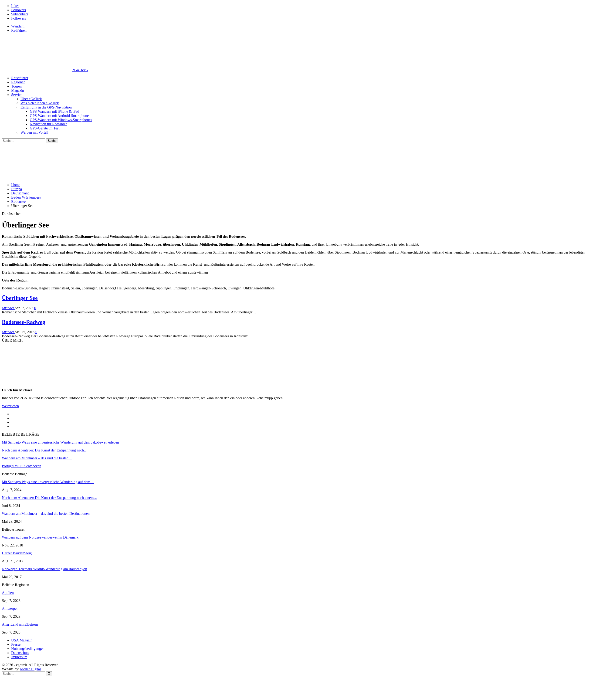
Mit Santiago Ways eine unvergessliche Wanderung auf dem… (48, 482)
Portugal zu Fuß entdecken (21, 466)
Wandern (17, 26)
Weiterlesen (10, 406)
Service (16, 95)
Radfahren (19, 30)
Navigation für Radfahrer (48, 124)
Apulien (8, 593)
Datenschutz (20, 653)
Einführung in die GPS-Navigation (46, 107)
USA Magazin (21, 640)
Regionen (18, 82)
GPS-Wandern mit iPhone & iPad (54, 111)
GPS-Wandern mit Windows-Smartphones (61, 120)
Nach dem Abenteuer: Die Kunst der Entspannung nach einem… (49, 498)
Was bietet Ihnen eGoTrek (39, 103)
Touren (16, 86)
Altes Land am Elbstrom (20, 624)
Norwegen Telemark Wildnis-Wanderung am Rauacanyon (44, 569)
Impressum (19, 657)
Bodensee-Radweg (23, 322)
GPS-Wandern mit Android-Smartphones (60, 116)
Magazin (17, 90)
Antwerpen (10, 608)
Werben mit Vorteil (34, 132)
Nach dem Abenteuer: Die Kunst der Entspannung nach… (45, 450)
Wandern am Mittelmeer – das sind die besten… (37, 458)
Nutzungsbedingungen (27, 649)
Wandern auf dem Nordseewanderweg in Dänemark (40, 537)
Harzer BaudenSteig (17, 553)
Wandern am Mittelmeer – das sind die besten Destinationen (46, 513)
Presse (15, 644)
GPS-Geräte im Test (44, 128)
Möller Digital (30, 669)
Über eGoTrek (31, 99)
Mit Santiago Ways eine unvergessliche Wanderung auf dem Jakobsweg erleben (60, 442)
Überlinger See (20, 298)
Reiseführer (19, 78)
